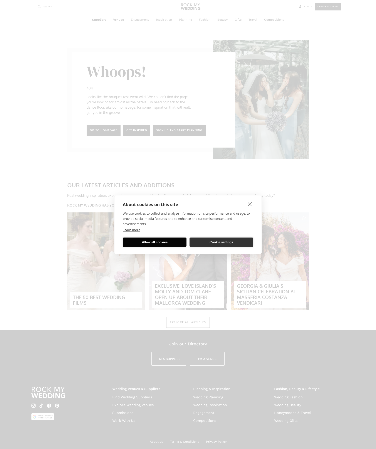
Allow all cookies (155, 242)
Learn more (131, 229)
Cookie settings (221, 242)
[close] (250, 203)
